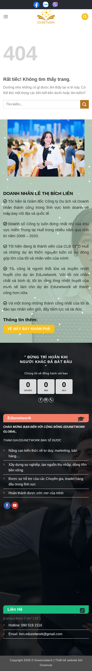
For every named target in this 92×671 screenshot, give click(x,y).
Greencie (46, 665)
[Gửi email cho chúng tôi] (46, 399)
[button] (5, 16)
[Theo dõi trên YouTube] (14, 505)
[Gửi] (84, 104)
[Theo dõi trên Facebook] (40, 399)
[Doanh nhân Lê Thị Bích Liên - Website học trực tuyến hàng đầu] (46, 16)
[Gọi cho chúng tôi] (51, 399)
